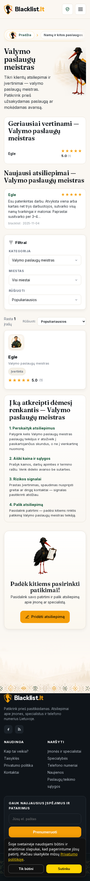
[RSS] (19, 729)
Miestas (16, 271)
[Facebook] (8, 729)
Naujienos (56, 772)
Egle (12, 195)
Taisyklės (11, 758)
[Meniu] (80, 9)
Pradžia (25, 35)
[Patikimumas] (67, 9)
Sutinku (64, 869)
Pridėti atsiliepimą (48, 616)
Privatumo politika (18, 765)
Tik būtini (26, 869)
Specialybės (58, 758)
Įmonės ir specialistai (64, 751)
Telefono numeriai (63, 765)
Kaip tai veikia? (16, 751)
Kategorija (20, 251)
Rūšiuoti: (29, 321)
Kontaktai (11, 772)
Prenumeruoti (45, 832)
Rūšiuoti (17, 291)
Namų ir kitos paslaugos (63, 35)
